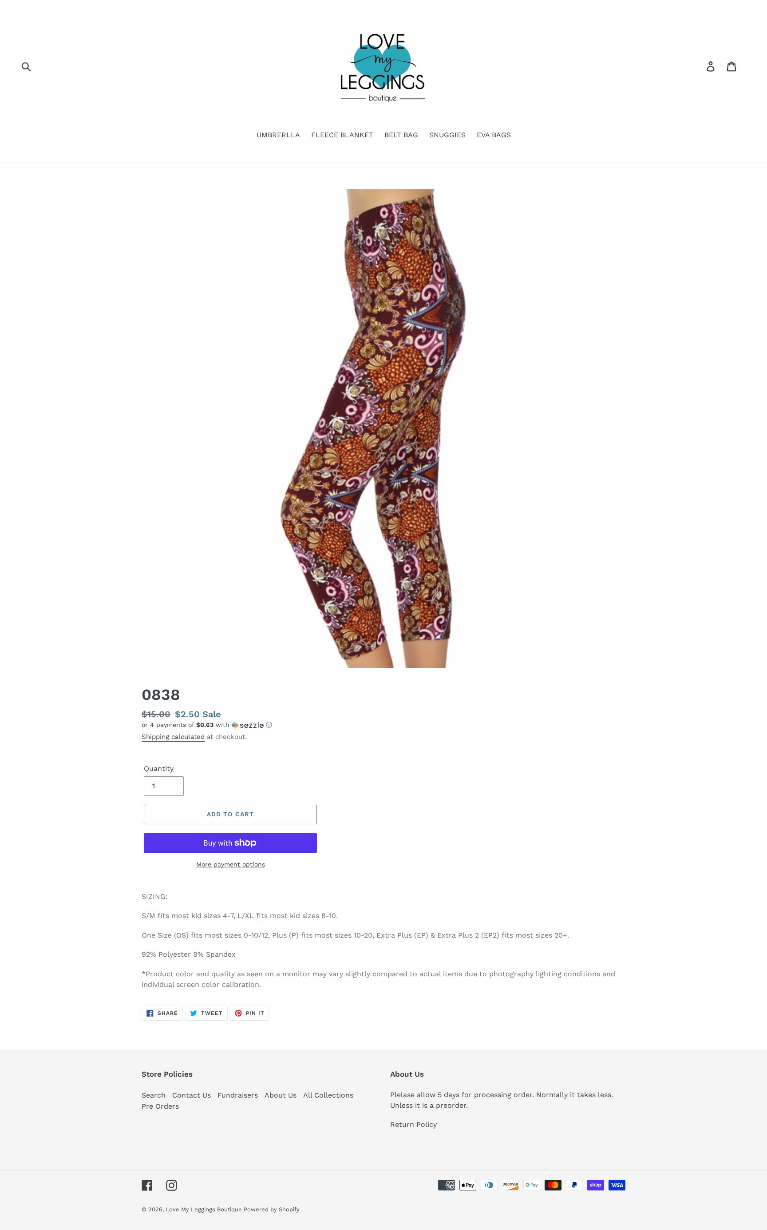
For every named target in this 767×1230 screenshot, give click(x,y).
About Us (281, 1095)
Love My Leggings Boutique (205, 1209)
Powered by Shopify (272, 1209)
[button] (383, 725)
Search (154, 1095)
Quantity (159, 768)
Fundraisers (237, 1095)
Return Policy (413, 1124)
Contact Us (191, 1095)
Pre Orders (160, 1106)
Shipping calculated (173, 737)
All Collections (328, 1095)
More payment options (230, 864)
